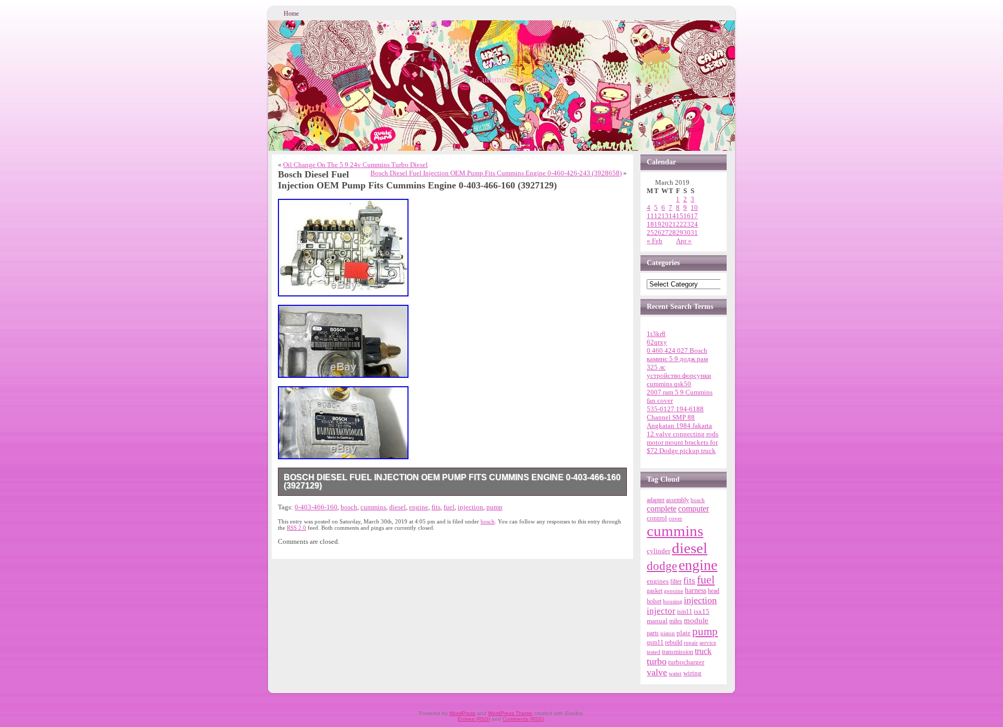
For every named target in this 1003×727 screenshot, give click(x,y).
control (657, 518)
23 (687, 224)
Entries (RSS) (474, 719)
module (696, 620)
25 (650, 232)
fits (435, 507)
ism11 (684, 611)
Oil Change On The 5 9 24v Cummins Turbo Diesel (355, 165)
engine (418, 507)
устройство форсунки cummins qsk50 (679, 380)
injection (470, 507)
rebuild (673, 642)
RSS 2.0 (296, 528)
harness (695, 590)
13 (665, 216)
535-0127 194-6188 (675, 409)
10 (694, 207)
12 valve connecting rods (682, 434)
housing (672, 601)
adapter (655, 500)
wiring (692, 673)
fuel (449, 507)
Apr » (684, 241)
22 (679, 224)
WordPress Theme (510, 713)
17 (694, 216)
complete (662, 508)
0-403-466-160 (316, 507)
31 (694, 232)
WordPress (462, 713)
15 (679, 216)
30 (687, 232)
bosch (349, 507)
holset (654, 601)
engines (658, 581)
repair (691, 642)
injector (661, 611)
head (713, 591)
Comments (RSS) (523, 719)
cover (675, 518)
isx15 (701, 611)
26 (657, 232)
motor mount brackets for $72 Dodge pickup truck (682, 446)
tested (653, 652)
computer (693, 509)
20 (665, 224)
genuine (673, 591)
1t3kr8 (656, 334)
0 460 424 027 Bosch (677, 350)
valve (657, 672)
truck (703, 651)
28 (672, 232)
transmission (677, 652)
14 (672, 216)
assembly (677, 500)
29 (679, 232)
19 (657, 224)
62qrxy (657, 342)
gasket (654, 590)
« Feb (654, 241)
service (707, 642)
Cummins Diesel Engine (522, 79)
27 (665, 232)
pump (494, 507)
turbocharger (686, 662)
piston (667, 633)
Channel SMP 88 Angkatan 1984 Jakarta (679, 421)
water (675, 673)
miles (675, 621)
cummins (373, 507)
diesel (397, 507)
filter (676, 581)
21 (672, 224)
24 (694, 224)
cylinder (658, 551)
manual (657, 621)
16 (687, 216)
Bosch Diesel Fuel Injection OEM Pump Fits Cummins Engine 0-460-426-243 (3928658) (496, 173)
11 (650, 216)
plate (684, 633)
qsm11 (655, 642)
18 (650, 224)
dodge (662, 566)
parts (653, 633)
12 (657, 216)
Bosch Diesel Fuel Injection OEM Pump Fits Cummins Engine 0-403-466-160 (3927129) (452, 481)
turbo (657, 661)
